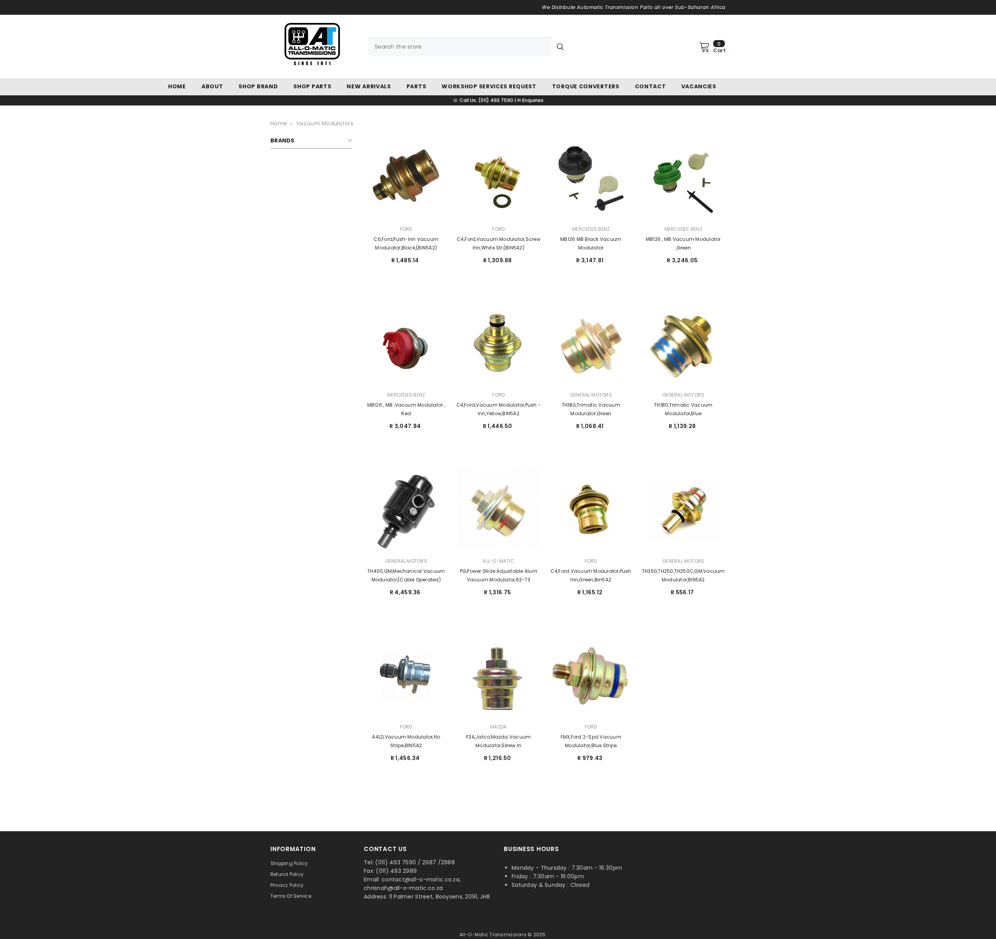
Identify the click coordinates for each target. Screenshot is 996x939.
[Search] (469, 46)
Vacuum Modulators (324, 123)
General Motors (591, 394)
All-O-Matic (498, 561)
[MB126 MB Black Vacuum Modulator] (591, 178)
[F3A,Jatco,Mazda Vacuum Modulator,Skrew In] (498, 676)
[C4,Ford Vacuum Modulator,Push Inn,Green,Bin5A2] (591, 510)
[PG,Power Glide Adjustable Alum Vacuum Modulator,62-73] (498, 510)
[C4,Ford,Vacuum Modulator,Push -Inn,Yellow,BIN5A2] (498, 344)
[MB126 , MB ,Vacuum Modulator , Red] (406, 344)
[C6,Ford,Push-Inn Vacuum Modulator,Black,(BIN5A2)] (406, 178)
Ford (406, 229)
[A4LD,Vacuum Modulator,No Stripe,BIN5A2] (406, 676)
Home (278, 123)
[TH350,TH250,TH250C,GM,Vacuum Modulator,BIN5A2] (683, 510)
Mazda (498, 726)
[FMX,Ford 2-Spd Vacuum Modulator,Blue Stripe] (591, 676)
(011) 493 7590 (495, 100)
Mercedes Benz (591, 229)
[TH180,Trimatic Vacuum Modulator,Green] (591, 344)
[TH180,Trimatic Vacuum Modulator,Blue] (683, 344)
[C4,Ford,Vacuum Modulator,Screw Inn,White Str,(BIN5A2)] (498, 178)
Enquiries (533, 100)
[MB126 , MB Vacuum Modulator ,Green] (683, 178)
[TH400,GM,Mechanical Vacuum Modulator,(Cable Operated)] (406, 510)
